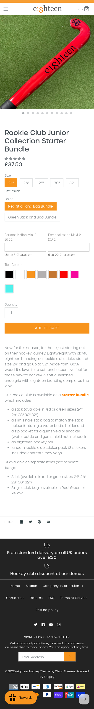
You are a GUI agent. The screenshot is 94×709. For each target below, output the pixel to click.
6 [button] (47, 113)
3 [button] (32, 113)
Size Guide (13, 191)
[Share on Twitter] (30, 522)
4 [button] (37, 113)
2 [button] (28, 113)
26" (26, 183)
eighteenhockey (27, 671)
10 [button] (66, 113)
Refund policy (47, 609)
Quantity (11, 304)
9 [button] (61, 113)
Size (8, 175)
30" (57, 183)
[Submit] (70, 656)
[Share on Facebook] (21, 522)
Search (31, 585)
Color (9, 198)
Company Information (63, 585)
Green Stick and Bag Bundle (32, 217)
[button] (15, 159)
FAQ (51, 597)
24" (11, 183)
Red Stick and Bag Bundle (30, 206)
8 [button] (56, 113)
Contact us (15, 597)
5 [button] (42, 113)
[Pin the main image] (39, 522)
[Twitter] (35, 624)
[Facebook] (43, 624)
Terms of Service (74, 597)
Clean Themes (65, 671)
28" (41, 183)
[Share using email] (48, 522)
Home (15, 585)
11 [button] (71, 113)
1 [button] (23, 113)
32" (72, 183)
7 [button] (52, 113)
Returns (36, 597)
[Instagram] (58, 624)
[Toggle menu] (5, 8)
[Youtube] (51, 624)
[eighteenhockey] (47, 9)
